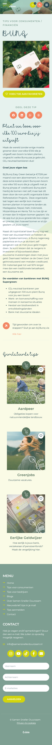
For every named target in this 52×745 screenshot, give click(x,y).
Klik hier (16, 334)
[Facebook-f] (33, 653)
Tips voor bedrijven (17, 592)
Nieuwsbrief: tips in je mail (21, 605)
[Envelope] (41, 653)
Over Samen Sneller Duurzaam (24, 601)
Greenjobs (26, 475)
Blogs (10, 596)
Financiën (10, 25)
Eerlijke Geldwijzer (26, 538)
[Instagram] (10, 653)
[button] (39, 5)
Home (10, 583)
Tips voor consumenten (21, 21)
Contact (11, 614)
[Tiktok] (26, 653)
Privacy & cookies (26, 723)
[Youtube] (18, 653)
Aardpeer (26, 409)
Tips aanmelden (16, 610)
